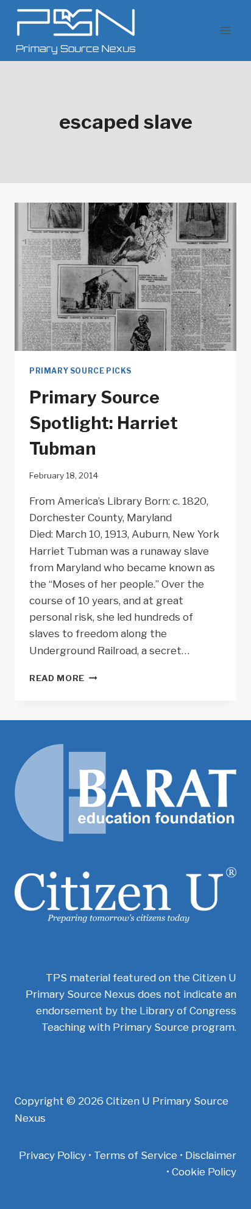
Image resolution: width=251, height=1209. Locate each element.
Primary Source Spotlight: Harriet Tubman (103, 423)
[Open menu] (225, 30)
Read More (63, 678)
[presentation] (125, 277)
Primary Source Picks (80, 371)
